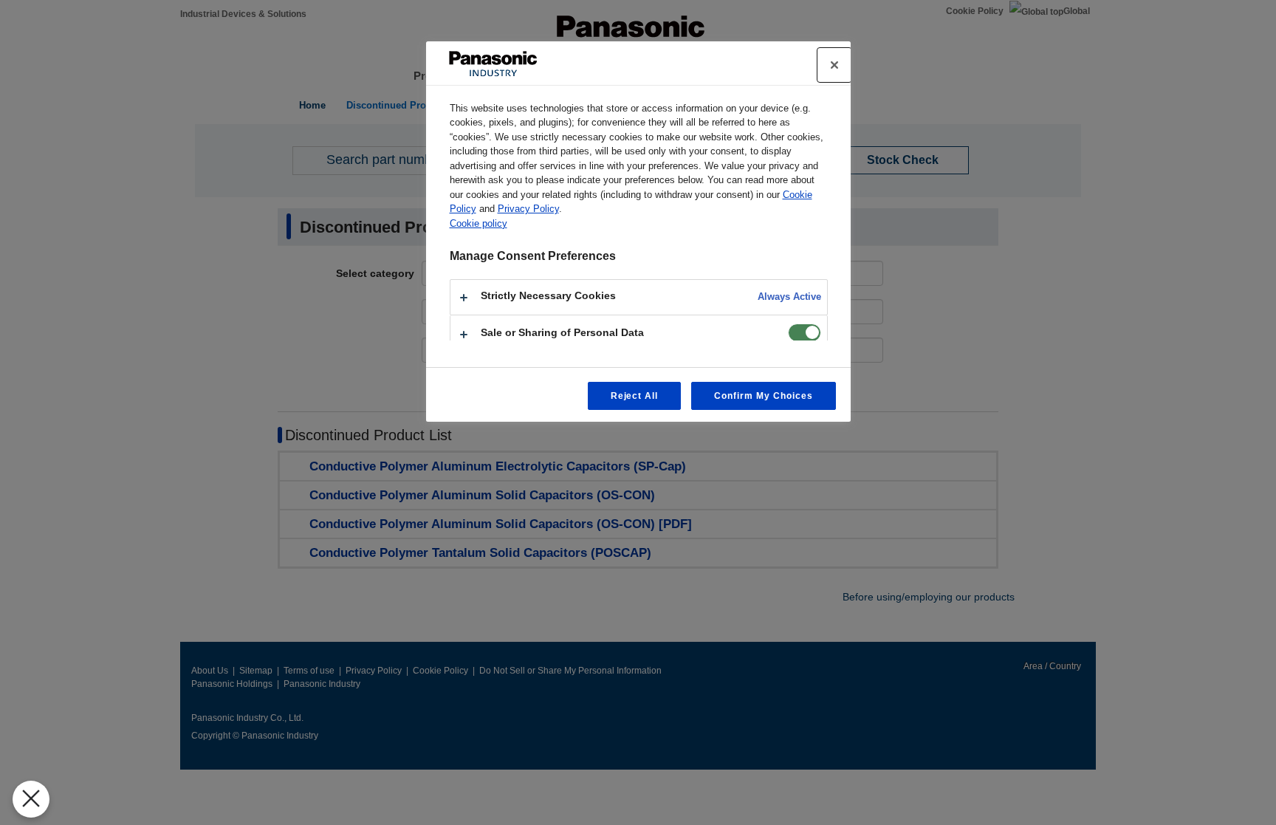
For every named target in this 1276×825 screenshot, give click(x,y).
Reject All (635, 396)
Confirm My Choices (763, 396)
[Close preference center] (834, 65)
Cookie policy (478, 223)
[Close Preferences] (31, 799)
